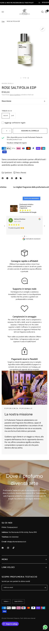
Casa (3, 21)
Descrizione (6, 101)
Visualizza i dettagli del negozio (17, 143)
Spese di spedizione (15, 95)
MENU (5, 559)
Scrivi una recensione (31, 198)
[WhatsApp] (16, 178)
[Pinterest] (12, 178)
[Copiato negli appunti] (21, 178)
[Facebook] (3, 178)
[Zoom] (42, 29)
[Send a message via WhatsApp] (45, 627)
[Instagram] (9, 547)
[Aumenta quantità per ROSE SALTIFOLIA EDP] (10, 131)
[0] (45, 12)
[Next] (28, 78)
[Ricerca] (42, 12)
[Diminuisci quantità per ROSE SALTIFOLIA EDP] (3, 131)
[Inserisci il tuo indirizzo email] (45, 587)
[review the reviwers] (37, 219)
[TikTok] (15, 547)
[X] (7, 178)
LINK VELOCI (8, 567)
